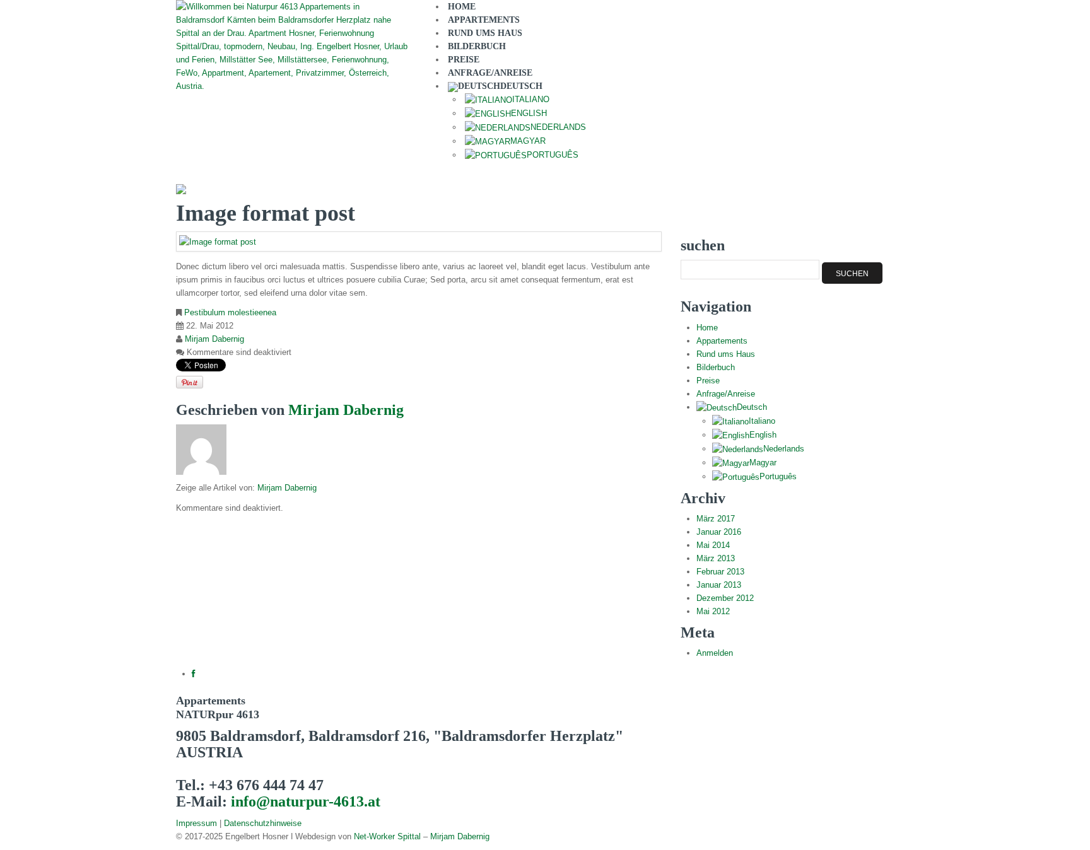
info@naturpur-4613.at (305, 801)
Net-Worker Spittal (387, 836)
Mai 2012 (713, 611)
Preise (708, 380)
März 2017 (715, 518)
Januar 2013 (718, 585)
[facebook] (194, 674)
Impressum (196, 823)
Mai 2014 (713, 545)
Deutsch (752, 407)
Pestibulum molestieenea (230, 312)
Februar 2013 (720, 571)
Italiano (762, 421)
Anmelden (714, 653)
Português (552, 155)
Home (707, 327)
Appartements (721, 341)
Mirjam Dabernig (214, 339)
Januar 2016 (718, 532)
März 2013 (715, 558)
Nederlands (783, 448)
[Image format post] (217, 241)
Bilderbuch (715, 367)
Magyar (762, 462)
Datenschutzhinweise (263, 823)
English (762, 435)
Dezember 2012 (725, 598)
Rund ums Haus (725, 354)
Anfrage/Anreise (725, 394)
